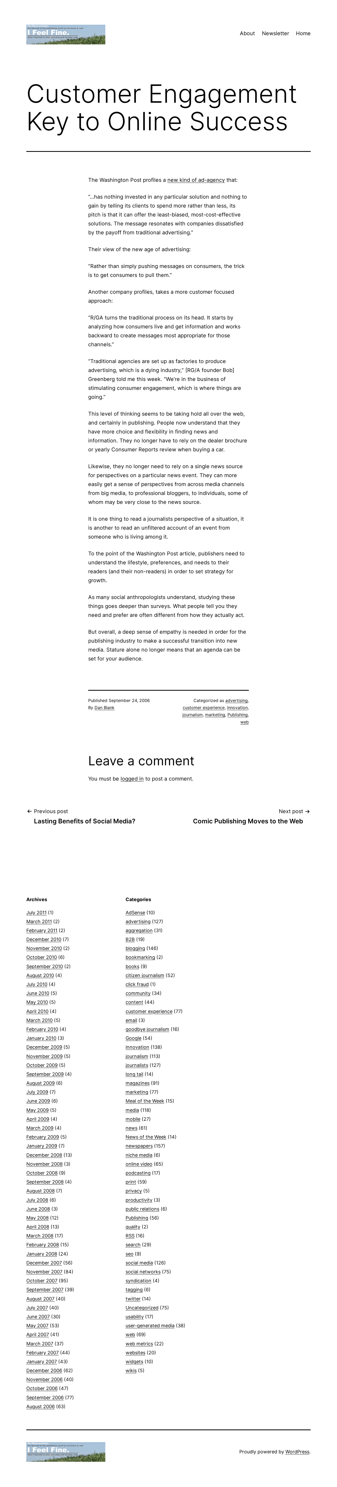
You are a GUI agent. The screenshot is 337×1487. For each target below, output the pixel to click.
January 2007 (41, 1361)
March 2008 (39, 1235)
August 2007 (40, 1299)
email (131, 1020)
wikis (131, 1370)
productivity (139, 1200)
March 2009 (39, 1128)
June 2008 (38, 1209)
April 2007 (37, 1334)
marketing (215, 714)
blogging (135, 948)
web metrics (139, 1343)
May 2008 (37, 1218)
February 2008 (42, 1244)
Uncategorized (142, 1307)
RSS (130, 1235)
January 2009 (41, 1146)
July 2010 (36, 984)
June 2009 (38, 1101)
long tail (134, 1074)
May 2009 (37, 1110)
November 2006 (44, 1379)
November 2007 (44, 1271)
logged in (132, 779)
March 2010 (39, 1020)
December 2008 (44, 1155)
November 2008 (44, 1164)
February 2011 (41, 930)
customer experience (204, 707)
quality (133, 1227)
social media (139, 1263)
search (133, 1244)
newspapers (139, 1146)
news (131, 1128)
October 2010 (41, 957)
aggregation (139, 930)
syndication (138, 1280)
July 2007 (37, 1307)
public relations (142, 1209)
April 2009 (37, 1119)
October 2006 (42, 1388)
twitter (133, 1299)
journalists (137, 1065)
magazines (138, 1083)
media (132, 1110)
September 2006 (45, 1397)
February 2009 (42, 1137)
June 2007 (38, 1316)
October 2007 (41, 1280)
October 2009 (42, 1065)
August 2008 (40, 1191)
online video (139, 1164)
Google (133, 1038)
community (138, 993)
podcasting (138, 1173)
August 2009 (40, 1083)
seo (129, 1254)
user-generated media (150, 1325)
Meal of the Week (145, 1101)
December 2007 (44, 1263)
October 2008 (42, 1173)
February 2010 (42, 1029)
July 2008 (37, 1200)
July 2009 (37, 1092)
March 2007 (39, 1343)
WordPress (297, 1451)
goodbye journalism (147, 1029)
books (132, 966)
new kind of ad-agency (196, 180)
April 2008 (37, 1227)
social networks (143, 1271)
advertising (236, 700)
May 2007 (37, 1325)
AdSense (135, 912)
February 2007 (42, 1352)
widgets (134, 1361)
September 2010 (44, 966)
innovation (237, 707)
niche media (139, 1155)
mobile (133, 1119)
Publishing (237, 714)
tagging (134, 1289)
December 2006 (44, 1370)
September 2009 (45, 1074)
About (247, 33)
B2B (130, 939)
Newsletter (275, 33)
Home (303, 33)
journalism (192, 714)
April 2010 (37, 1011)
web (244, 722)
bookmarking (140, 957)
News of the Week (146, 1137)
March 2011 (39, 921)
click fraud (137, 984)
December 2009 (44, 1047)
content (134, 1002)
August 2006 (40, 1406)
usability (135, 1316)
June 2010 (37, 993)
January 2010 (41, 1038)
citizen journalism (145, 975)
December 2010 (43, 939)
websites (135, 1352)
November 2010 (44, 948)
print (131, 1182)
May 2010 (37, 1002)
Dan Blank (105, 707)
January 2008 (41, 1254)
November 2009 (44, 1056)
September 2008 (45, 1182)
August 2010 (40, 975)
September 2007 (44, 1289)
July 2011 (36, 912)
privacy (134, 1191)
